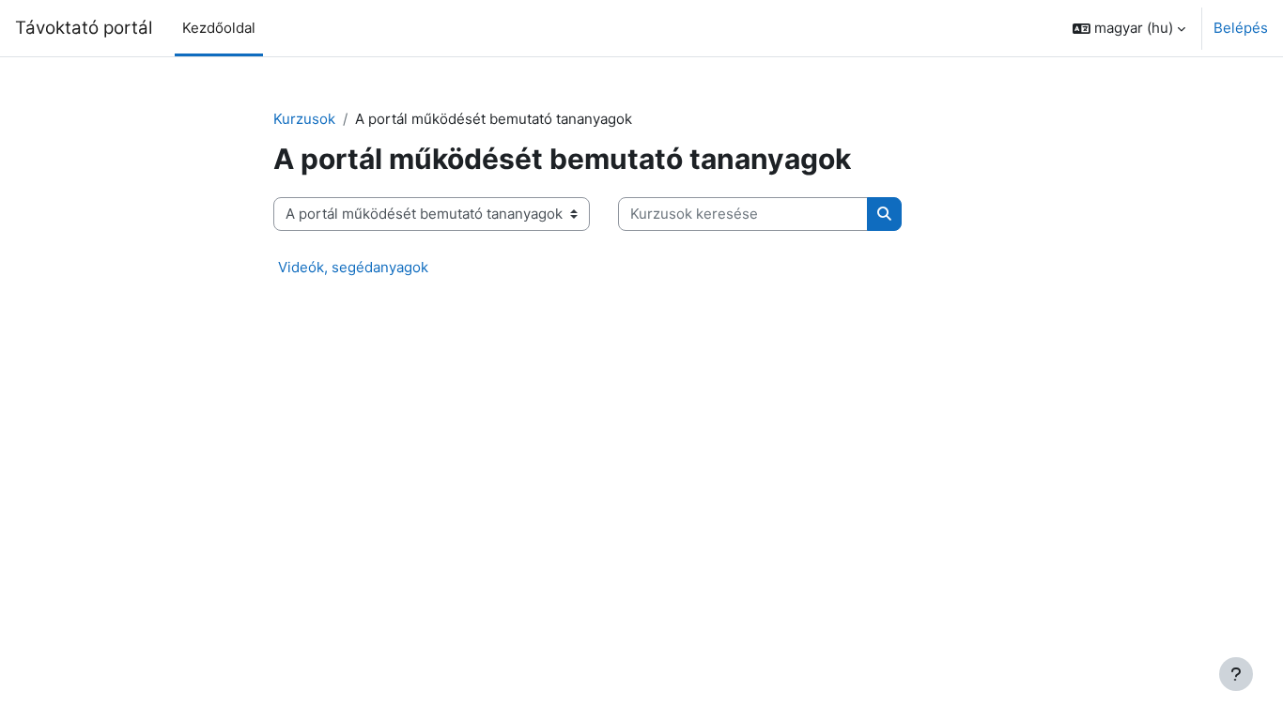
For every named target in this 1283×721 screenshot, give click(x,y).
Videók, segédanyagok (353, 267)
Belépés (1240, 28)
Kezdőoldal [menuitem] (218, 28)
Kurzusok (304, 119)
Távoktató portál (83, 27)
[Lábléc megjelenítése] (1236, 674)
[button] (1129, 28)
